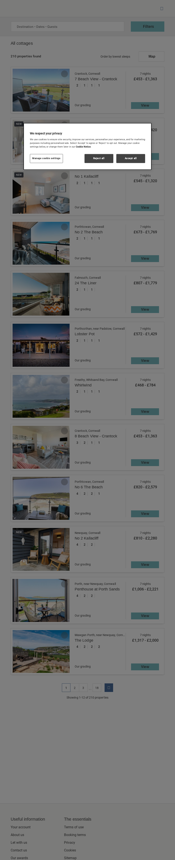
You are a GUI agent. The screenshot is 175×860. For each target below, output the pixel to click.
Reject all (99, 158)
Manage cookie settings (46, 158)
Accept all (131, 158)
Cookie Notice (83, 146)
